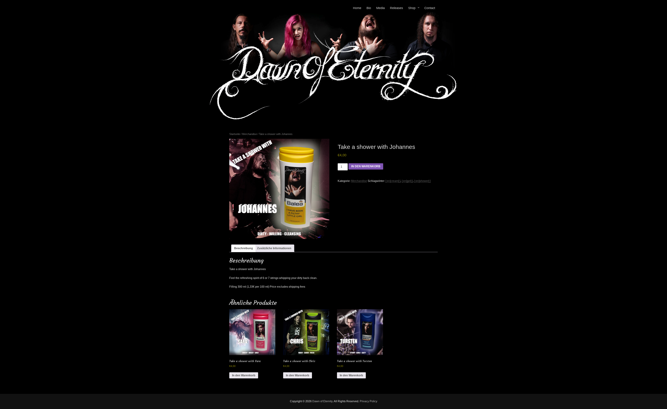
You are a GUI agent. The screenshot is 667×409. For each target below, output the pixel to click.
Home (357, 8)
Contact (429, 8)
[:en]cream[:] (392, 180)
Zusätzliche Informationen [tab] (274, 248)
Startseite (234, 134)
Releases (396, 8)
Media (380, 8)
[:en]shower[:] (422, 180)
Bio (369, 8)
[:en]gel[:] (407, 180)
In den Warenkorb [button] (243, 375)
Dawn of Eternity (322, 401)
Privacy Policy (368, 401)
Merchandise (249, 134)
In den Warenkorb (365, 166)
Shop (411, 8)
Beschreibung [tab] (243, 248)
